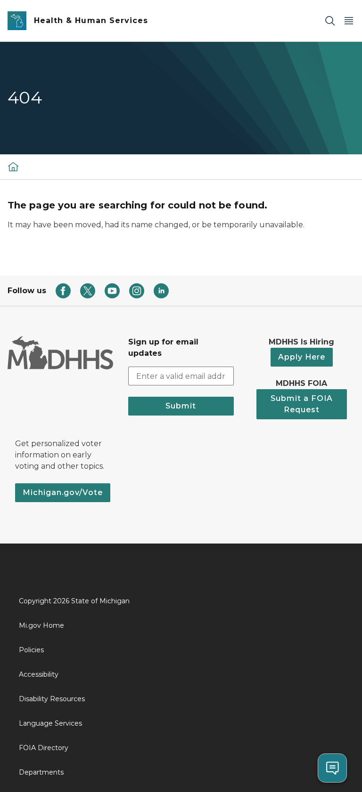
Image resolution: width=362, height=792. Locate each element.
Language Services (50, 723)
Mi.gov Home (41, 625)
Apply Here (301, 356)
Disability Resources (52, 699)
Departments (41, 772)
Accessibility (38, 674)
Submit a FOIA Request (302, 404)
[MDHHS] (13, 166)
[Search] (330, 21)
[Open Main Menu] (348, 21)
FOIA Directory (43, 748)
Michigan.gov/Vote (63, 492)
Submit (180, 405)
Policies (31, 650)
